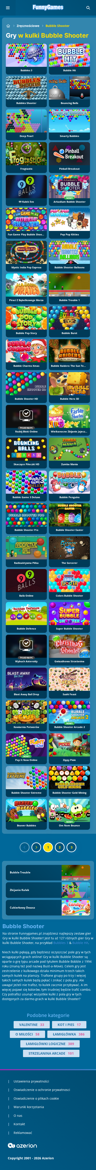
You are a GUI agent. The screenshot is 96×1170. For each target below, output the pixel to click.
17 (79, 1024)
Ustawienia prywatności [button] (31, 1081)
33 (42, 1024)
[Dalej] (36, 847)
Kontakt (19, 1124)
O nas (18, 1115)
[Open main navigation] (8, 8)
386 (82, 1034)
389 (71, 1044)
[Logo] (48, 8)
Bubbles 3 (60, 943)
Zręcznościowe (28, 26)
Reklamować (23, 1133)
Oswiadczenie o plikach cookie (36, 1098)
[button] (88, 8)
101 (71, 1053)
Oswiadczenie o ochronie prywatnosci (42, 1090)
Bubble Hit (80, 943)
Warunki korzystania (29, 1107)
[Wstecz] (24, 847)
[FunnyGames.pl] (8, 25)
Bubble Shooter (57, 26)
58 (37, 1034)
